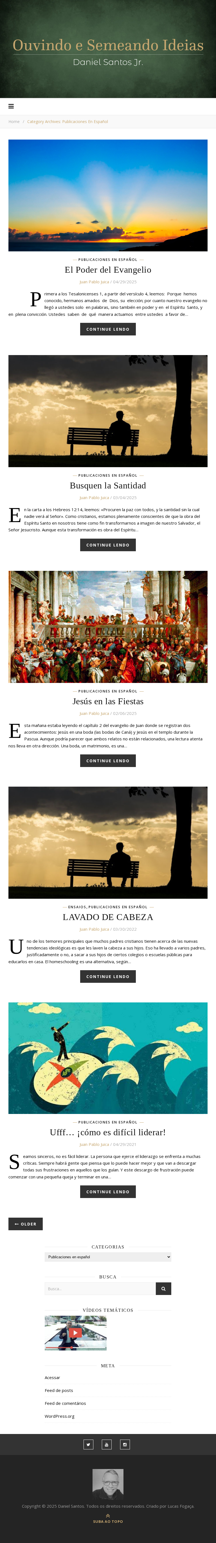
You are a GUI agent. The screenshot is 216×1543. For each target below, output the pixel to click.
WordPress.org (60, 1416)
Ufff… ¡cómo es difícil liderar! (108, 1132)
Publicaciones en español (108, 259)
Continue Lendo (108, 329)
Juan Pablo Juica (94, 281)
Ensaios (77, 907)
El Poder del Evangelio (108, 270)
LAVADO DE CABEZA (108, 917)
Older (28, 1224)
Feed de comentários (65, 1403)
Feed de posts (59, 1390)
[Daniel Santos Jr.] (108, 50)
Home (14, 121)
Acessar (52, 1377)
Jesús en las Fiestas (108, 701)
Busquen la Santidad (108, 485)
